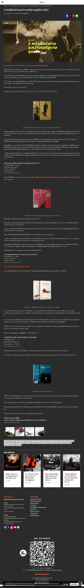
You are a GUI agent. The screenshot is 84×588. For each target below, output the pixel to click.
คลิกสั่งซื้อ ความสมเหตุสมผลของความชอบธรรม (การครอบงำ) (42, 215)
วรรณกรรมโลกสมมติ (36, 499)
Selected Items (34, 516)
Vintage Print (34, 513)
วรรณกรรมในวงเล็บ (35, 501)
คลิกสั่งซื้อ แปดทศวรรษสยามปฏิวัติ (42, 391)
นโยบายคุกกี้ (31, 585)
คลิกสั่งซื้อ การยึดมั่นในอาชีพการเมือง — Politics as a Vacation (42, 307)
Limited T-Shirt (34, 511)
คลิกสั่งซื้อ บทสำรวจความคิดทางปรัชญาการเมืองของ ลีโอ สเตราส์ (42, 127)
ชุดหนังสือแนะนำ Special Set (38, 507)
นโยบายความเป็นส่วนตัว (20, 585)
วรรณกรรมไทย (34, 503)
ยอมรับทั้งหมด (74, 584)
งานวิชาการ (33, 505)
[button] (77, 2)
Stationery (33, 509)
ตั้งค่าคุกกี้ (65, 584)
